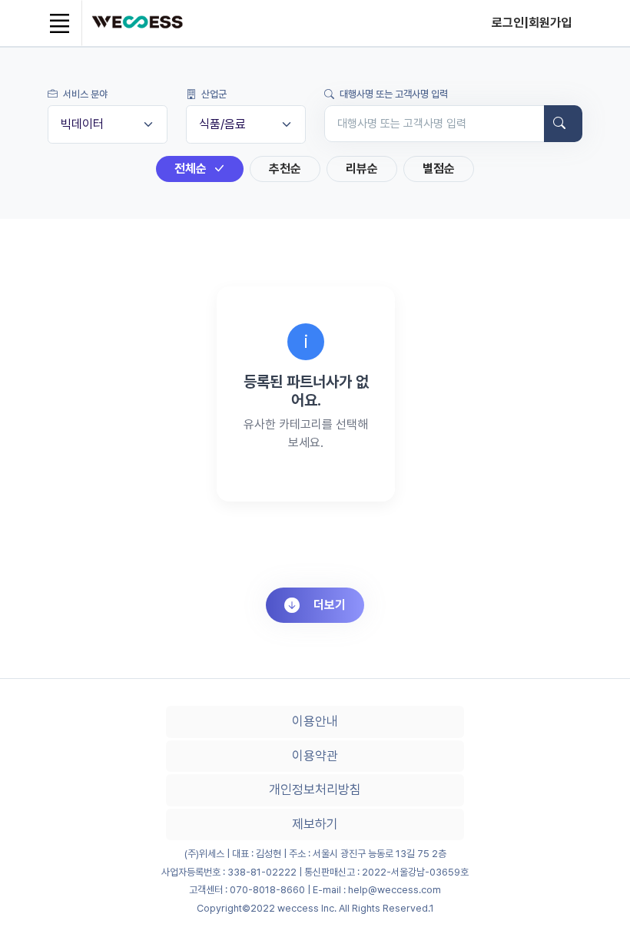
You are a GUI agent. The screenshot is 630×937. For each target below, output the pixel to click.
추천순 (285, 168)
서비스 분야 (84, 94)
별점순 (439, 168)
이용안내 (315, 721)
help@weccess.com (394, 890)
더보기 (329, 605)
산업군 (213, 94)
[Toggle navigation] (59, 23)
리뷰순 (362, 168)
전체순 (192, 168)
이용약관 (315, 755)
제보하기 (315, 824)
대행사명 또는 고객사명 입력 (392, 94)
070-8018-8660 (267, 890)
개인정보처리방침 (315, 789)
